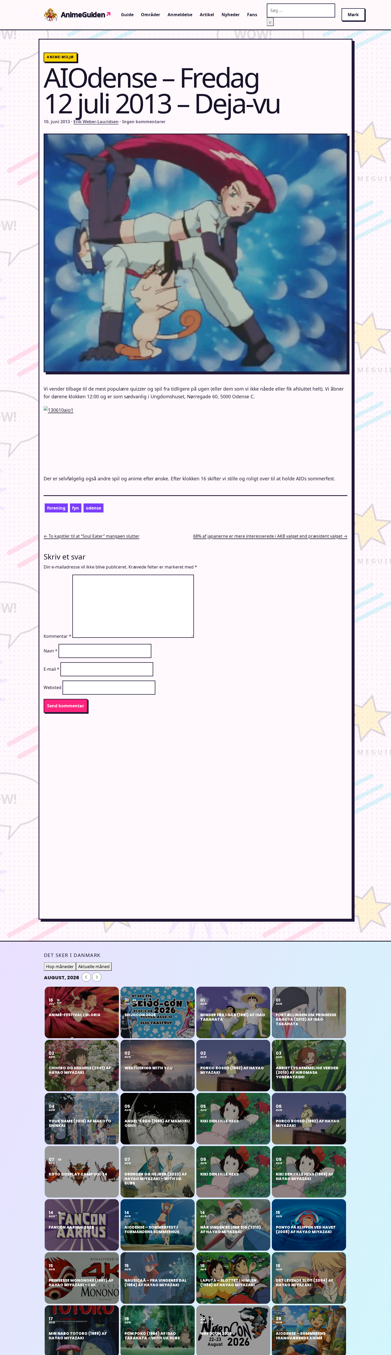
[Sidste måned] (86, 977)
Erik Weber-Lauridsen (96, 122)
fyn (75, 508)
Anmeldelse (180, 15)
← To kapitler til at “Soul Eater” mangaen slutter (91, 536)
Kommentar (57, 636)
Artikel (207, 15)
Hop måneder (60, 966)
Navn (50, 651)
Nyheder (231, 15)
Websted (52, 687)
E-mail (51, 669)
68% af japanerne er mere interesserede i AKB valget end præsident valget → (270, 536)
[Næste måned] (96, 977)
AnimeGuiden (86, 14)
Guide (127, 15)
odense (93, 508)
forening (56, 508)
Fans (252, 15)
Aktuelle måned (94, 966)
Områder (150, 15)
